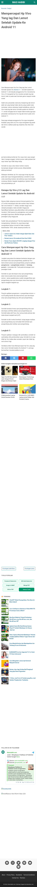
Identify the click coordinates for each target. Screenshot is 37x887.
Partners (22, 878)
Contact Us (15, 878)
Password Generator (10, 581)
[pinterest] (22, 358)
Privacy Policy (11, 875)
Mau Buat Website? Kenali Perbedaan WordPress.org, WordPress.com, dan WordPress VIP (20, 619)
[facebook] (5, 358)
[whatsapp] (31, 358)
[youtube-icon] (30, 863)
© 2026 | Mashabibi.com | (10, 884)
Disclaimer (19, 875)
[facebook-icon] (7, 863)
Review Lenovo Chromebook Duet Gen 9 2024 (17, 238)
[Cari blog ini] (34, 2)
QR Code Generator (26, 581)
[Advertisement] (18, 44)
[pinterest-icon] (24, 863)
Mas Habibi (18, 2)
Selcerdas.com (29, 884)
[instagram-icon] (13, 863)
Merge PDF (27, 585)
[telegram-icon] (18, 867)
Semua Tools (26, 589)
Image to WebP (10, 585)
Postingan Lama (29, 568)
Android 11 (17, 90)
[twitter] (14, 358)
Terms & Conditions (29, 875)
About (3, 875)
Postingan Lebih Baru (9, 568)
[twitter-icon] (18, 863)
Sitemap (18, 884)
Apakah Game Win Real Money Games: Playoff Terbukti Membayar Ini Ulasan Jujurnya (20, 628)
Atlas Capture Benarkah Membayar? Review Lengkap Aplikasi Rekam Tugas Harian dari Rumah (22, 636)
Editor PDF (10, 589)
